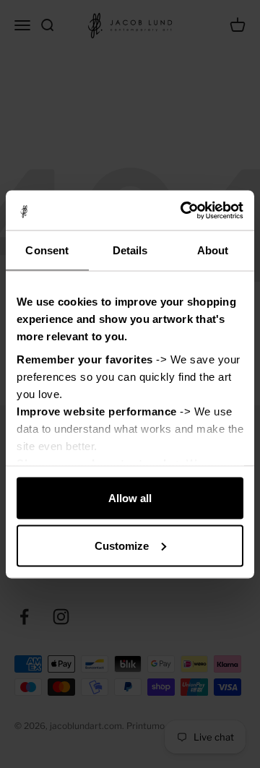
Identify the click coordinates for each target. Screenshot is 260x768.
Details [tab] (130, 250)
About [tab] (213, 250)
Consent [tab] (47, 250)
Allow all (130, 498)
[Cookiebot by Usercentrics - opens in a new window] (183, 210)
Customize (122, 545)
